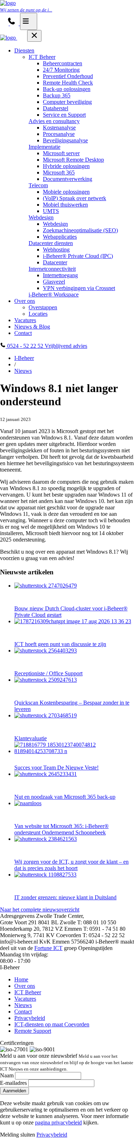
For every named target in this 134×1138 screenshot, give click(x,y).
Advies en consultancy (54, 121)
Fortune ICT (48, 948)
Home (21, 979)
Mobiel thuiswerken (65, 205)
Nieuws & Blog (32, 327)
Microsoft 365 (59, 172)
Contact (23, 333)
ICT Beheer (42, 57)
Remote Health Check (68, 83)
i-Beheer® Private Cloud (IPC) (78, 256)
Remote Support (32, 1031)
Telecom (38, 185)
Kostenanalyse (59, 128)
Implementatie (44, 147)
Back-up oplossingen (66, 89)
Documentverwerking (67, 179)
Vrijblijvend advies (66, 346)
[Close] (34, 36)
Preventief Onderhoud (68, 76)
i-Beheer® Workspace (54, 294)
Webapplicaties (60, 237)
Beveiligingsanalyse (65, 140)
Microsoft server (61, 153)
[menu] (28, 21)
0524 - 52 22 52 (25, 346)
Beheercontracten (62, 63)
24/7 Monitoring (61, 70)
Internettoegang (60, 275)
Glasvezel (54, 282)
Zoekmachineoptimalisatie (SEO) (80, 230)
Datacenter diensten (51, 243)
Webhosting (56, 250)
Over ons (24, 301)
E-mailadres (13, 1083)
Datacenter (55, 262)
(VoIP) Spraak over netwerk (74, 198)
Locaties (38, 314)
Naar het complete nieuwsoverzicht (39, 909)
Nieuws (23, 371)
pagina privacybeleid (58, 1122)
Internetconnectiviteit (52, 269)
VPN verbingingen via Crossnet (79, 288)
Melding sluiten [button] (17, 1135)
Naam (7, 1075)
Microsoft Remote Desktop (73, 160)
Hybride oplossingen (66, 166)
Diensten (24, 50)
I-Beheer (24, 358)
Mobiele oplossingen (66, 192)
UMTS (51, 211)
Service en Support (64, 115)
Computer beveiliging (67, 102)
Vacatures (25, 320)
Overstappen (43, 307)
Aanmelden (14, 1090)
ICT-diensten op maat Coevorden (51, 1024)
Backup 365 (56, 95)
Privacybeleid (29, 1018)
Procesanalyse (59, 134)
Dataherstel (55, 108)
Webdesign (41, 217)
